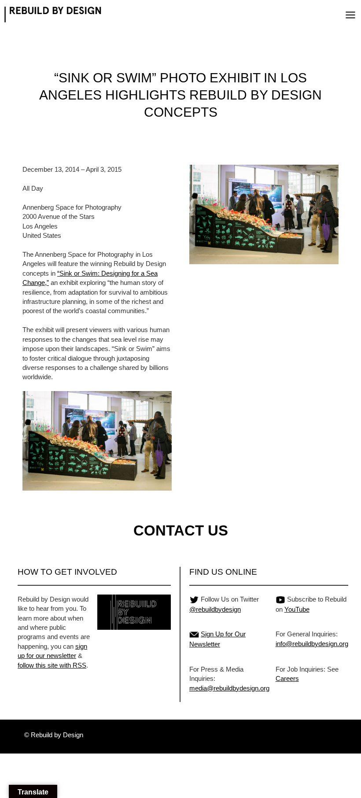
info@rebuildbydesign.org (312, 643)
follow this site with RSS (52, 665)
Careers (287, 678)
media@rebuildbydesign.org (229, 688)
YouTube (296, 609)
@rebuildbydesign (215, 609)
